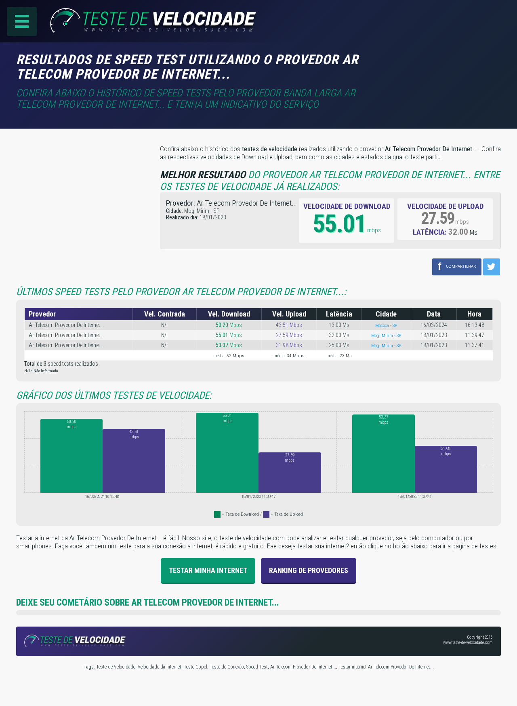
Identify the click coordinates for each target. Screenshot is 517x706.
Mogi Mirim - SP (386, 335)
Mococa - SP (386, 325)
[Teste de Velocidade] (137, 30)
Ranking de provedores (308, 570)
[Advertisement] (433, 64)
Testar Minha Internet (208, 570)
